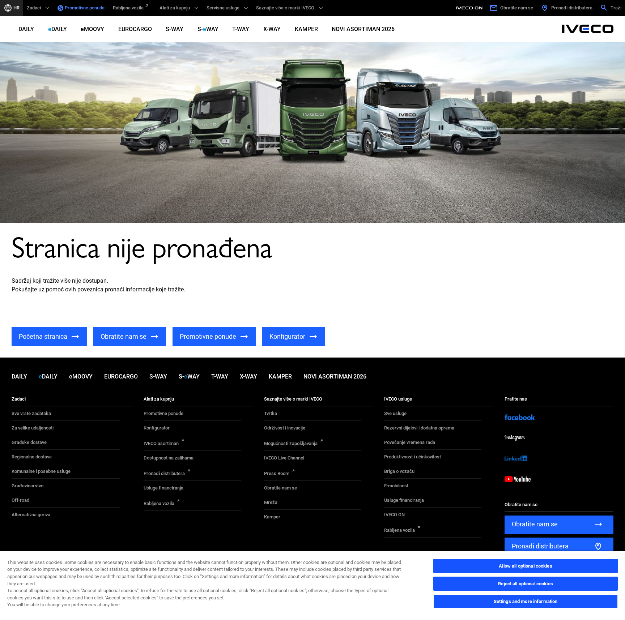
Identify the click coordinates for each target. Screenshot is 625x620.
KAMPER (306, 29)
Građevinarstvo (27, 485)
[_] (470, 8)
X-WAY (272, 29)
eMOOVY (92, 29)
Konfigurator (157, 428)
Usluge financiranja (163, 488)
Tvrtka (270, 413)
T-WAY (240, 29)
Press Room (276, 473)
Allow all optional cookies (525, 566)
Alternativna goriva (31, 514)
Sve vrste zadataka (31, 413)
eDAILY (57, 29)
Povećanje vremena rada (409, 442)
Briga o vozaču (399, 471)
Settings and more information (526, 601)
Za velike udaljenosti (33, 428)
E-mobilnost (396, 485)
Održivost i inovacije (284, 428)
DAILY (26, 29)
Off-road (20, 500)
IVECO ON (394, 514)
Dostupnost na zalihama (169, 458)
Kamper (272, 516)
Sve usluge (395, 413)
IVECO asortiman (161, 443)
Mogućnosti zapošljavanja (291, 443)
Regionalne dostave (32, 456)
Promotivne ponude (85, 7)
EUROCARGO (135, 29)
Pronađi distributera (164, 473)
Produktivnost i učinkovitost (412, 456)
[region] (312, 585)
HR (16, 7)
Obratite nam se (280, 488)
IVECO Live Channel (284, 458)
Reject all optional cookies (525, 583)
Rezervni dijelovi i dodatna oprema (419, 428)
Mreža (270, 502)
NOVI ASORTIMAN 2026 (363, 29)
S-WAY (174, 29)
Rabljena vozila (128, 7)
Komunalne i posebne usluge (41, 471)
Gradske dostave (29, 442)
